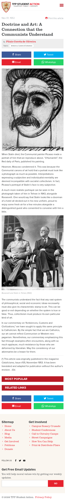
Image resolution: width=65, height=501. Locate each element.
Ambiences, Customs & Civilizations (21, 46)
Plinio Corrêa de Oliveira (21, 41)
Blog (7, 433)
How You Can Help (42, 441)
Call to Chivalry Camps (45, 433)
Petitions (10, 445)
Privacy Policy (43, 497)
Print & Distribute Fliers (46, 445)
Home (8, 426)
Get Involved (12, 441)
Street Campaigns (42, 437)
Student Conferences (43, 430)
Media (8, 437)
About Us (10, 430)
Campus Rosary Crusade (46, 426)
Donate (9, 449)
